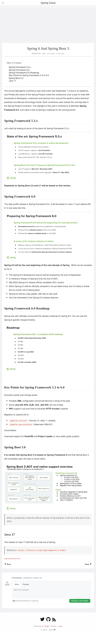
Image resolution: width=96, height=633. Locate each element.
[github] (48, 620)
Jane (60, 626)
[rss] (54, 620)
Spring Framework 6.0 (19, 69)
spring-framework (12, 558)
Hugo (46, 626)
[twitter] (42, 620)
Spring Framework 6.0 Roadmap (24, 72)
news (43, 53)
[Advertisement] (48, 23)
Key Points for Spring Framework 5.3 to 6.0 (29, 75)
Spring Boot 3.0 (16, 77)
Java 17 (12, 80)
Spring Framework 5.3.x (20, 66)
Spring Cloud (48, 2)
